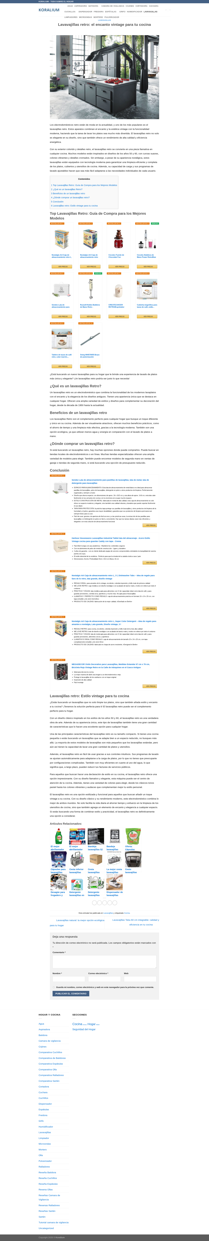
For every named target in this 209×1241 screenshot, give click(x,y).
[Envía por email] (104, 902)
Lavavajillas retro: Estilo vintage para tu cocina (74, 205)
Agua (70, 6)
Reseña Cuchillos (48, 1178)
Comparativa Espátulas (51, 1063)
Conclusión (57, 201)
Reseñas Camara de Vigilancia (49, 1197)
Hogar (92, 1024)
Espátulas (110, 12)
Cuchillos (69, 12)
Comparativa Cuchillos (50, 1052)
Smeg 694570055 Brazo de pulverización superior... (89, 356)
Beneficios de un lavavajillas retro (68, 193)
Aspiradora (80, 6)
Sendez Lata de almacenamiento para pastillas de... (60, 306)
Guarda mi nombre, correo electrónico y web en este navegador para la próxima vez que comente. (105, 987)
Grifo (122, 12)
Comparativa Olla (48, 1069)
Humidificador (134, 12)
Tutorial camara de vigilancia (54, 1222)
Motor (98, 1024)
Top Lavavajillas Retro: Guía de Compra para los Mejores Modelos (84, 185)
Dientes (85, 1024)
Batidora (93, 6)
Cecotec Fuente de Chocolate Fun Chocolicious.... (116, 256)
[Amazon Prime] (69, 260)
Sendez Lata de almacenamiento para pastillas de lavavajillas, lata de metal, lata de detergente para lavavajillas (110, 481)
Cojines (130, 6)
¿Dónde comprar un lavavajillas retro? (70, 197)
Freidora (99, 12)
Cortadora (141, 6)
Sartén (42, 1217)
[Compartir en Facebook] (94, 902)
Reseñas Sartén (47, 1211)
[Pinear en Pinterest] (109, 902)
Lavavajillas (150, 12)
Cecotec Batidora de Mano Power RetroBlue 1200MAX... (146, 256)
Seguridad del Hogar (84, 1029)
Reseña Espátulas (48, 1184)
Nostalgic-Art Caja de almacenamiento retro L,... (89, 256)
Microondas (85, 17)
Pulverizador (111, 17)
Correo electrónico (98, 973)
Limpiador (44, 1138)
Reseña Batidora (47, 1172)
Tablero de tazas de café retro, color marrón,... (62, 356)
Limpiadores (71, 17)
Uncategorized (46, 1228)
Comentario (59, 952)
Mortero (98, 17)
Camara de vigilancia (112, 6)
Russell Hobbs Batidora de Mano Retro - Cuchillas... (90, 306)
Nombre (57, 973)
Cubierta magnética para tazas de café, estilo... (147, 306)
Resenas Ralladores (49, 1205)
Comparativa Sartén (49, 1081)
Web (126, 973)
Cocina (127, 913)
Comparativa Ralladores (51, 1075)
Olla (41, 1155)
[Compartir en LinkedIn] (114, 902)
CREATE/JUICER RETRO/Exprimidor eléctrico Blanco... (116, 306)
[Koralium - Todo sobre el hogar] (49, 10)
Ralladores (44, 1166)
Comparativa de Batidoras (52, 1058)
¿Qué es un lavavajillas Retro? (66, 189)
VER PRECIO (63, 266)
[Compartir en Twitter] (99, 902)
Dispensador (85, 12)
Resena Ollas (46, 1189)
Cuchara (153, 6)
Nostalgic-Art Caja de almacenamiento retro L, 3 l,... (62, 256)
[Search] (65, 6)
